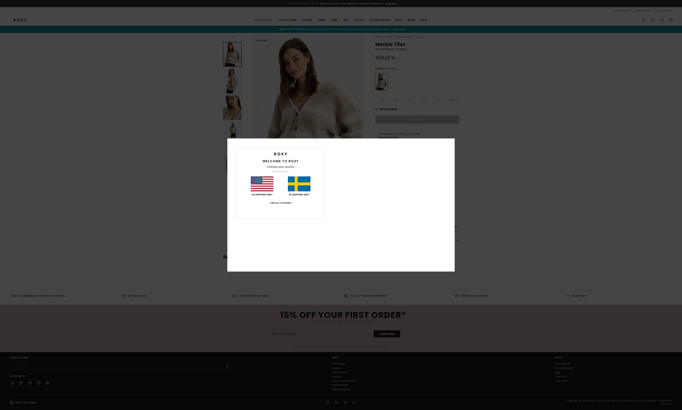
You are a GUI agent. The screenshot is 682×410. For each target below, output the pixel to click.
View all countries (280, 202)
